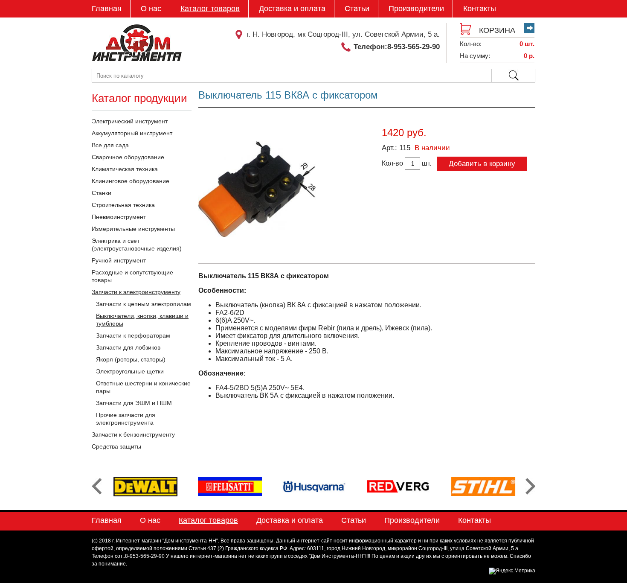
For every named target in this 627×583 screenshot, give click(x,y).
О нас (151, 8)
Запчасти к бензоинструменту (133, 434)
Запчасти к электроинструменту (136, 292)
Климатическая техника (125, 169)
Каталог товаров (210, 8)
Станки (101, 192)
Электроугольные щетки (130, 371)
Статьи (357, 8)
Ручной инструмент (119, 260)
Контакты (479, 8)
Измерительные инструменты (133, 228)
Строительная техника (123, 204)
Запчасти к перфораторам (133, 335)
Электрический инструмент (130, 121)
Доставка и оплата (292, 8)
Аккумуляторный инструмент (132, 133)
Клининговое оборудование (130, 181)
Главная (107, 8)
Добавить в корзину (482, 164)
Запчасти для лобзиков (128, 347)
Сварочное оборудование (128, 157)
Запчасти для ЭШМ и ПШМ (134, 402)
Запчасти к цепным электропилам (143, 303)
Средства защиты (116, 446)
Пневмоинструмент (119, 216)
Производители (416, 8)
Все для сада (110, 145)
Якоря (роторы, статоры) (130, 359)
